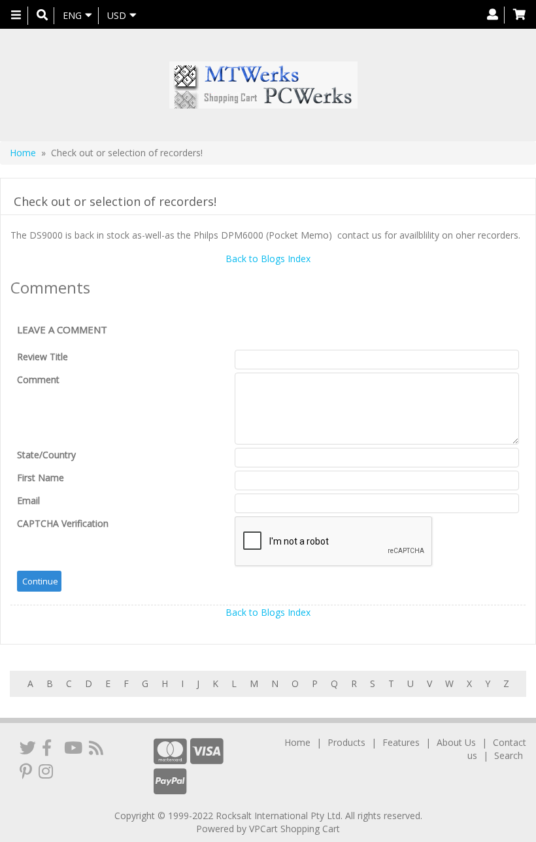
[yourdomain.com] (263, 85)
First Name (40, 477)
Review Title (42, 356)
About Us (456, 742)
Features (401, 742)
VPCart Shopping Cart (294, 828)
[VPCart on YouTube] (73, 747)
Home (23, 152)
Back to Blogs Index (268, 258)
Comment (38, 379)
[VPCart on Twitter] (28, 747)
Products (346, 742)
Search (508, 755)
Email (28, 500)
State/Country (46, 454)
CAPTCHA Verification (63, 523)
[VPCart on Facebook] (46, 747)
